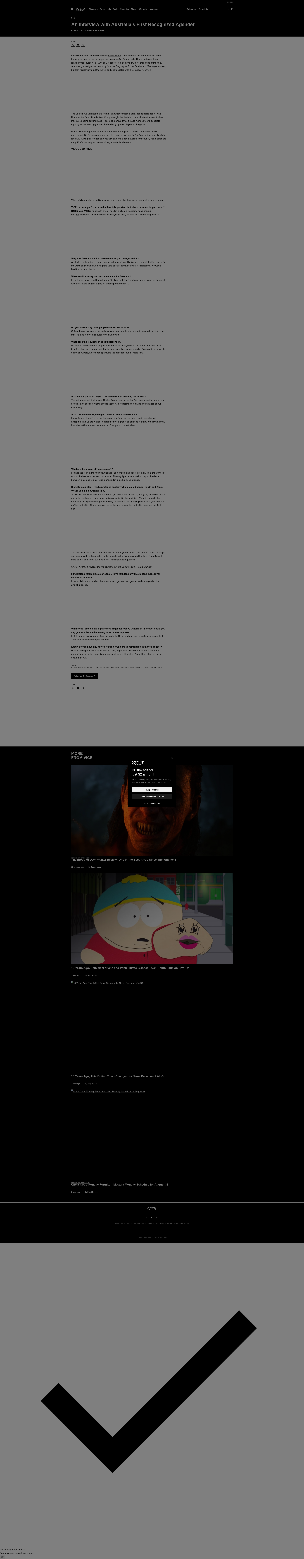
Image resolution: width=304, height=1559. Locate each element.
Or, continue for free (152, 803)
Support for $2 (152, 789)
